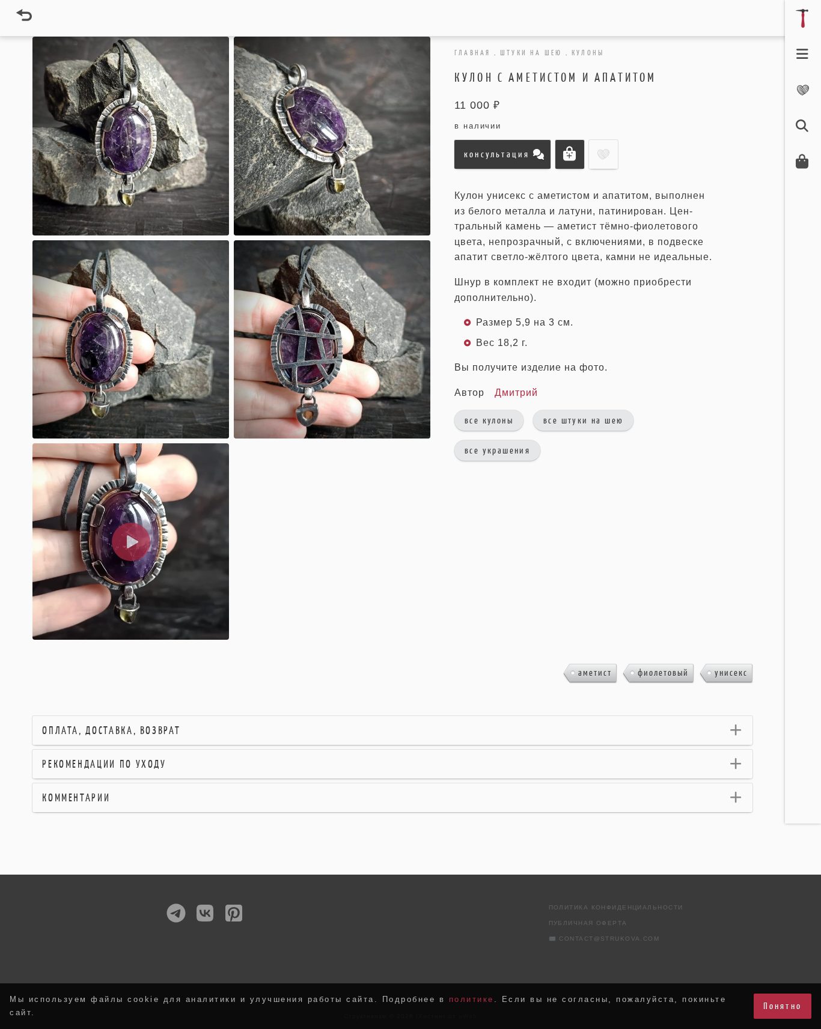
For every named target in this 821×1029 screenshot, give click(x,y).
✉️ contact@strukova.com (604, 938)
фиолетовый (663, 672)
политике (471, 999)
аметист (595, 672)
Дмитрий (516, 392)
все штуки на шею (583, 420)
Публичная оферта (588, 923)
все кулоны (489, 420)
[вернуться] (24, 15)
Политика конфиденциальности (616, 907)
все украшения (497, 450)
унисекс (731, 672)
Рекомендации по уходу (104, 764)
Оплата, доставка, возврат (111, 730)
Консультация (497, 154)
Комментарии (76, 797)
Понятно (782, 1006)
